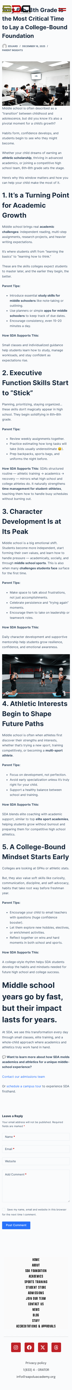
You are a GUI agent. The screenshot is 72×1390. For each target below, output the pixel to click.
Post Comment (16, 1225)
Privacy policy (36, 1363)
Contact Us (36, 1304)
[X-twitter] (43, 1347)
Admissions (36, 1293)
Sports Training (36, 1281)
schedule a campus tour (24, 1086)
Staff (36, 1320)
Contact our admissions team (23, 1076)
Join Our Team (36, 1298)
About (36, 1265)
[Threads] (56, 1347)
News (36, 1309)
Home (36, 1259)
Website (10, 1161)
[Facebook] (29, 1347)
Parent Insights (12, 50)
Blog (36, 1315)
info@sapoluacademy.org (36, 1377)
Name (10, 1137)
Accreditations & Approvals (36, 1326)
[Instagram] (16, 1347)
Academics (36, 1276)
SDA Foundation (36, 1270)
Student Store (36, 1287)
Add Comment (15, 1174)
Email (9, 1149)
